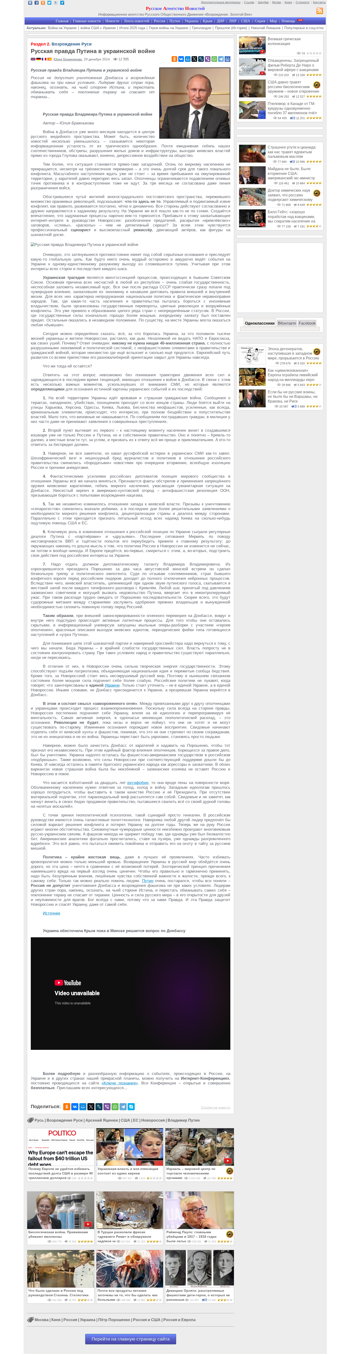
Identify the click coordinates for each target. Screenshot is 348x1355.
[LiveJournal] (201, 59)
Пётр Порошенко (114, 1320)
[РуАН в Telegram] (62, 3)
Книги (288, 2)
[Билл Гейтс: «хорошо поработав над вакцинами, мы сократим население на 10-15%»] (252, 226)
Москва (42, 1320)
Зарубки (263, 2)
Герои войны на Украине (168, 28)
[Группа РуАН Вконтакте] (30, 3)
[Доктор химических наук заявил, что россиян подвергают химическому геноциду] (252, 205)
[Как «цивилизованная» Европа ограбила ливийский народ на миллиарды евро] (252, 385)
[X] (194, 59)
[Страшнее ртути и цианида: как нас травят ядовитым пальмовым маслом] (252, 161)
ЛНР (232, 21)
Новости (112, 21)
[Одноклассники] (174, 59)
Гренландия (201, 28)
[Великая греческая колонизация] (252, 53)
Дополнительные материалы (221, 2)
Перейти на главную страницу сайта (131, 1339)
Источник (51, 913)
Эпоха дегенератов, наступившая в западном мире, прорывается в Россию (293, 353)
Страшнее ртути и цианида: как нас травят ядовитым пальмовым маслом (292, 152)
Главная (62, 21)
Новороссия (153, 1120)
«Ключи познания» (120, 1083)
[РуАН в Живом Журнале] (56, 3)
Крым (207, 21)
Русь (39, 1120)
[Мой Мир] (188, 59)
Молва (276, 2)
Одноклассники (260, 323)
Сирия (260, 21)
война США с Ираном (98, 28)
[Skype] (131, 1106)
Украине (112, 685)
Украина (191, 21)
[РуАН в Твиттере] (49, 3)
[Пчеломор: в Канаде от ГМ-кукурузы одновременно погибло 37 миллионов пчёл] (252, 118)
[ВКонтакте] (181, 59)
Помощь (288, 21)
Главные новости (87, 21)
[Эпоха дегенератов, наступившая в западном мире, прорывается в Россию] (252, 363)
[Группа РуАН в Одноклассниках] (43, 3)
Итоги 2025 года (132, 28)
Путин (175, 21)
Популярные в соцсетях (304, 28)
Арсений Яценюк (101, 1120)
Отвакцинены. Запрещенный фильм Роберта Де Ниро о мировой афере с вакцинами (293, 65)
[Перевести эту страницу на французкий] (44, 59)
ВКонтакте (287, 323)
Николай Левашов (266, 28)
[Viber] (207, 59)
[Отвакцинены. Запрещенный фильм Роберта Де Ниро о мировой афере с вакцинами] (252, 75)
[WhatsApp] (214, 59)
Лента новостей (136, 21)
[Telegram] (221, 59)
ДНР (220, 21)
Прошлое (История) (231, 28)
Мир (273, 21)
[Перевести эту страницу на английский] (33, 59)
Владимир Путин (184, 1120)
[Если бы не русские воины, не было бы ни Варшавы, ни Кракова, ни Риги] (252, 406)
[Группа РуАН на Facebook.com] (37, 3)
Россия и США (147, 1320)
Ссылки (249, 2)
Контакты (319, 2)
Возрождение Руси (61, 44)
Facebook (307, 323)
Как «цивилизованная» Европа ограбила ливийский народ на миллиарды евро (293, 375)
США (245, 21)
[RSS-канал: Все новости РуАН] (319, 11)
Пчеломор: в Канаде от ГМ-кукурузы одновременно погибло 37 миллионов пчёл (292, 108)
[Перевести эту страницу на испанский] (49, 59)
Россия (159, 21)
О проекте (302, 2)
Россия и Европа (179, 1320)
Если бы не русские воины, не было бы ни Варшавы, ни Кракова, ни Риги (292, 396)
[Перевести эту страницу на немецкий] (39, 59)
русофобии (137, 782)
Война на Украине (62, 28)
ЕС (135, 1120)
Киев (56, 1320)
